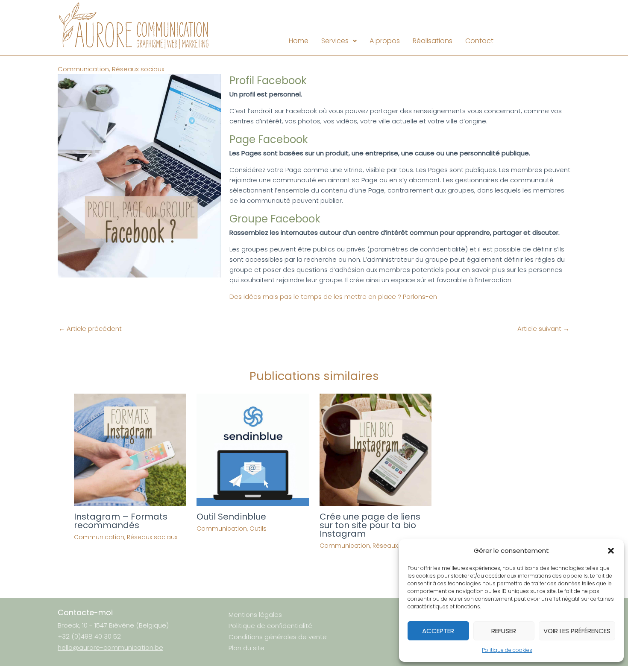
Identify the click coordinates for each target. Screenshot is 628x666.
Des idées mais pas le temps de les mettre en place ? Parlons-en (333, 296)
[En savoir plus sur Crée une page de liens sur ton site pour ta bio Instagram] (376, 448)
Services (335, 41)
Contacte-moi (85, 612)
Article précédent (90, 328)
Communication (83, 68)
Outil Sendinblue (231, 517)
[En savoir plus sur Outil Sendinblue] (253, 448)
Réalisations (432, 41)
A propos (385, 41)
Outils (258, 528)
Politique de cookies (507, 650)
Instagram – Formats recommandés (120, 521)
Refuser (503, 630)
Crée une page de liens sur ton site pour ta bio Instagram (370, 525)
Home (298, 41)
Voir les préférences (576, 630)
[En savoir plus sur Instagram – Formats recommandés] (130, 448)
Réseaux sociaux (138, 68)
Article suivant (543, 328)
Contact (479, 41)
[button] (611, 550)
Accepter (438, 630)
